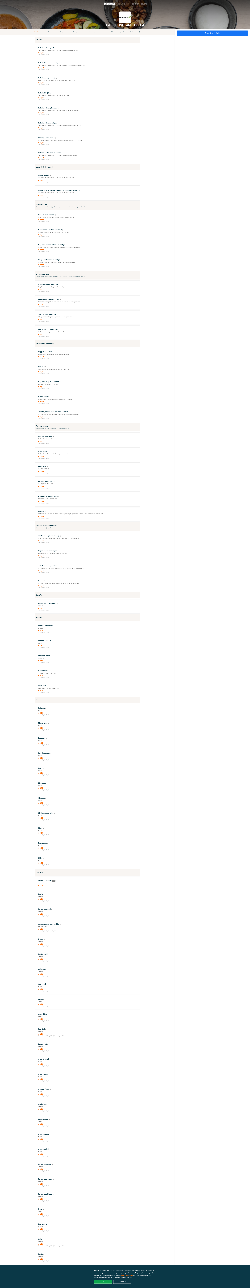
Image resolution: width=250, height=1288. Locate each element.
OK (103, 1281)
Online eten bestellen (212, 33)
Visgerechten (64, 32)
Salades (36, 32)
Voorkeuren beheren (127, 1275)
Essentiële (122, 1281)
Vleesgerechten (78, 32)
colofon (144, 4)
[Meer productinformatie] (56, 78)
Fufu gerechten (109, 32)
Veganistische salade (50, 32)
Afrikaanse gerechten (94, 32)
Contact (135, 4)
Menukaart (109, 4)
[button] (139, 32)
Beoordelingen (123, 4)
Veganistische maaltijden (126, 32)
